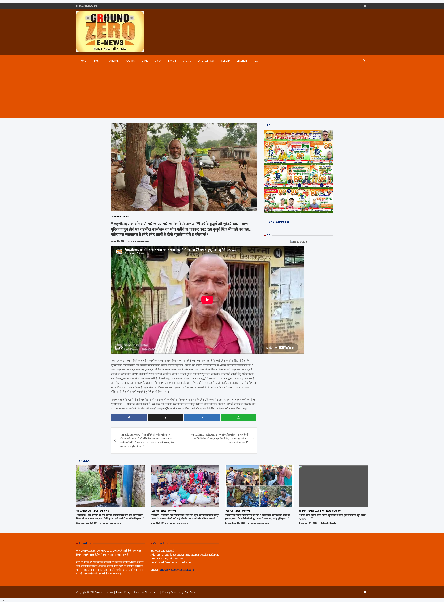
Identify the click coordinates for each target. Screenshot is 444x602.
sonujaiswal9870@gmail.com (176, 569)
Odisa (158, 60)
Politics (130, 60)
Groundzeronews (104, 592)
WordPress (190, 592)
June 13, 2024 (118, 240)
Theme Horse (152, 592)
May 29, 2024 (157, 522)
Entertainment (206, 60)
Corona (225, 60)
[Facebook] (360, 6)
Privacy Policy (123, 592)
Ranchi (172, 60)
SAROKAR (85, 461)
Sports (187, 60)
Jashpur (116, 216)
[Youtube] (365, 6)
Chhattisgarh (83, 511)
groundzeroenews (138, 240)
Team (256, 60)
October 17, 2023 (308, 522)
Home (83, 60)
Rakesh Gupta (328, 522)
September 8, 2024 (86, 522)
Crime (145, 60)
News (96, 60)
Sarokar (114, 60)
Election (242, 60)
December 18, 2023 (235, 522)
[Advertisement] (218, 92)
